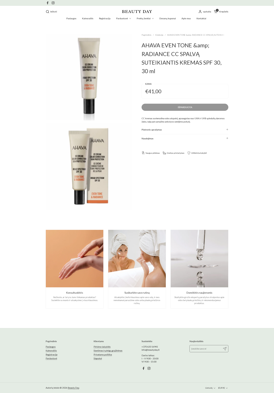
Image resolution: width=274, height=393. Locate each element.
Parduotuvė (51, 358)
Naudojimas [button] (147, 138)
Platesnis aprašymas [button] (152, 129)
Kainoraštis (51, 350)
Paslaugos (51, 346)
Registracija (51, 354)
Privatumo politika (103, 354)
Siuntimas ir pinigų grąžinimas (108, 350)
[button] (51, 11)
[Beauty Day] (137, 11)
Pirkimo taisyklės (102, 346)
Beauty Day (73, 387)
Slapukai (98, 358)
